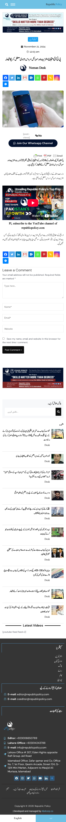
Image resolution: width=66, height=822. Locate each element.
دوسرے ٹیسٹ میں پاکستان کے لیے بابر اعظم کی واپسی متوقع (32, 493)
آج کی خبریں (33, 39)
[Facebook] (5, 78)
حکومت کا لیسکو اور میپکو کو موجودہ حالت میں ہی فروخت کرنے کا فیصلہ (29, 591)
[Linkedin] (18, 78)
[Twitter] (12, 78)
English (18, 818)
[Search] (58, 412)
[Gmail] (25, 78)
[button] (6, 4)
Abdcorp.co (47, 811)
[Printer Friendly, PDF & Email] (48, 155)
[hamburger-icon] (12, 4)
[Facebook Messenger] (5, 84)
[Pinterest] (44, 78)
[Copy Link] (50, 78)
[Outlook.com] (31, 78)
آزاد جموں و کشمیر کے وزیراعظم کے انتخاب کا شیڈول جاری (33, 456)
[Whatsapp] (38, 78)
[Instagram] (57, 78)
